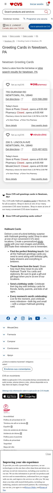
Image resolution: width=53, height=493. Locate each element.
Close (48, 454)
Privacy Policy (31, 487)
